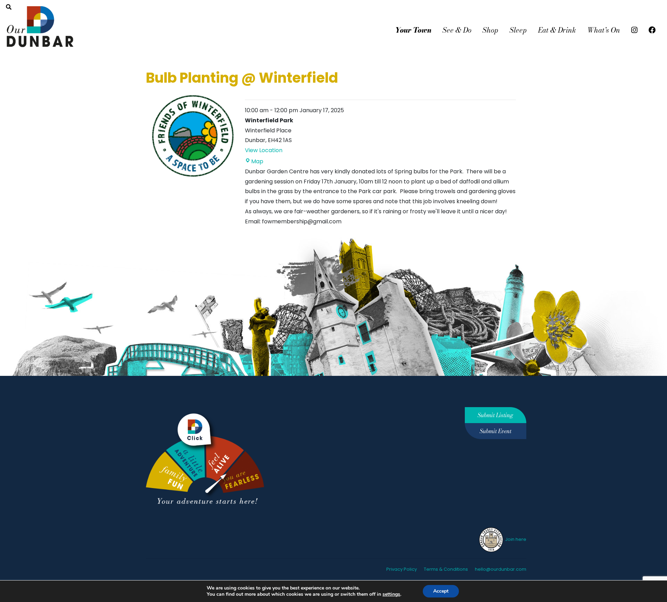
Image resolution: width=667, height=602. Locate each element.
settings (391, 594)
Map (257, 161)
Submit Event (495, 431)
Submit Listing (495, 415)
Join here (515, 539)
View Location (263, 150)
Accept (440, 591)
